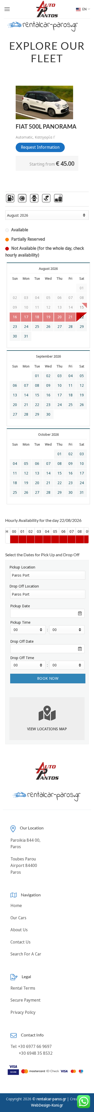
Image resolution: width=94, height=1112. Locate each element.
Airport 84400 (23, 865)
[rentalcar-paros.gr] (47, 9)
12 (82, 385)
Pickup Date (20, 605)
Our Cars (18, 918)
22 (82, 317)
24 (26, 326)
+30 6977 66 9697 (35, 1046)
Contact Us (20, 942)
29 (82, 326)
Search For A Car (25, 954)
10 (59, 385)
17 (59, 395)
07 (26, 385)
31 (26, 336)
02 (48, 375)
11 (70, 385)
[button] (7, 9)
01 (37, 375)
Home (16, 905)
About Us (19, 930)
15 (37, 395)
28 (70, 326)
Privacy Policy (23, 1012)
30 (15, 336)
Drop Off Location (24, 586)
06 (15, 385)
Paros (15, 872)
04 (70, 375)
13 (15, 395)
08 (37, 385)
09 (48, 385)
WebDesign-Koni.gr (47, 1105)
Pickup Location (22, 567)
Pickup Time (20, 622)
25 (37, 326)
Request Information (40, 147)
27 (59, 326)
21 (26, 404)
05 (82, 375)
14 (26, 395)
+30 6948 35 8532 (35, 1053)
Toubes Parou (23, 859)
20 (15, 404)
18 (70, 395)
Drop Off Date (22, 641)
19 (82, 395)
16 (48, 395)
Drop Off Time (22, 657)
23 (15, 326)
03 (59, 375)
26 (48, 326)
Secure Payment (25, 1000)
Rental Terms (22, 988)
